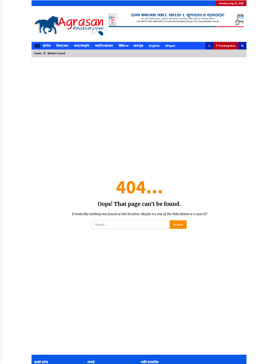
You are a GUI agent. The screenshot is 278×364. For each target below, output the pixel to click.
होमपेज (47, 46)
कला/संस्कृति (81, 46)
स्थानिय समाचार (104, 46)
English (154, 46)
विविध (122, 46)
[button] (209, 45)
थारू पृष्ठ (138, 46)
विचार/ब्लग (62, 46)
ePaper (170, 46)
